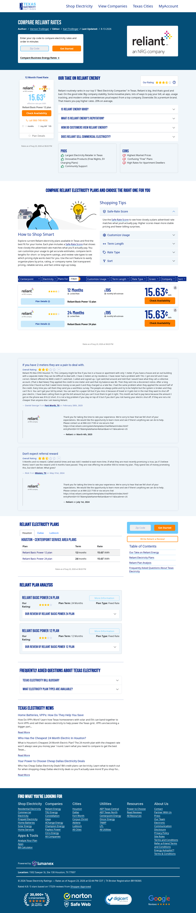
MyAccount (168, 6)
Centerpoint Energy (110, 815)
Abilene (76, 822)
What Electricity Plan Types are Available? (48, 689)
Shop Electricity (79, 6)
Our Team (159, 819)
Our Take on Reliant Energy (144, 552)
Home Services (26, 829)
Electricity (48, 279)
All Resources (134, 815)
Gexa (48, 819)
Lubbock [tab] (54, 533)
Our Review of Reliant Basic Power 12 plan (49, 647)
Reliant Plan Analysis (140, 562)
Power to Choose (136, 808)
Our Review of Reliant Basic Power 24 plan (49, 614)
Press (157, 815)
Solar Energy (25, 826)
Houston (77, 808)
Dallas (75, 812)
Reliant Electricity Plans (141, 557)
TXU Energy (51, 812)
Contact (158, 808)
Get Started (66, 48)
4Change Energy (54, 822)
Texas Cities (143, 6)
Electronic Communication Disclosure (163, 826)
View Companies (112, 6)
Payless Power (53, 829)
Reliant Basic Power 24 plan (37, 558)
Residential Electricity (29, 808)
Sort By (180, 279)
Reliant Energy (53, 808)
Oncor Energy (107, 819)
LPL (101, 826)
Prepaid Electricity (27, 819)
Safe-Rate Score (74, 244)
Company (167, 279)
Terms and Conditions (166, 840)
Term (119, 279)
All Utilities (105, 829)
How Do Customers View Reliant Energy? (84, 127)
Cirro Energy (52, 833)
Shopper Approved (80, 886)
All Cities (76, 829)
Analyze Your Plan (27, 840)
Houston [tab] (27, 533)
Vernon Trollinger (39, 28)
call (38, 120)
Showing (14, 279)
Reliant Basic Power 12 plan (37, 552)
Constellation (52, 815)
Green (152, 279)
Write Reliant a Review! (152, 539)
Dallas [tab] (40, 533)
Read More (24, 732)
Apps (20, 844)
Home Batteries (26, 822)
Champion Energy (55, 826)
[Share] (175, 288)
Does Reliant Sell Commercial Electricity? (86, 137)
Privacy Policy (161, 833)
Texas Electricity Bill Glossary (41, 680)
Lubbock (77, 826)
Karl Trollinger (70, 28)
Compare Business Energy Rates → (40, 57)
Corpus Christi (80, 819)
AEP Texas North (109, 812)
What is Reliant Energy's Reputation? (82, 118)
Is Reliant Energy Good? (75, 109)
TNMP (103, 822)
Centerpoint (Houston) (26, 279)
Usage (96, 279)
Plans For (63, 279)
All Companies (53, 836)
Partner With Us (163, 812)
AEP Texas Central (109, 808)
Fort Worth (78, 815)
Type (137, 279)
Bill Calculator (25, 847)
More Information (104, 598)
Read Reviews (134, 812)
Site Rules (159, 836)
